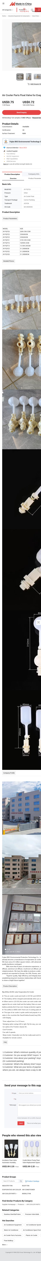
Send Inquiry (22, 112)
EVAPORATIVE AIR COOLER (11, 1190)
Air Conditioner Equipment (13, 1225)
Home (4, 16)
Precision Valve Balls (32, 1214)
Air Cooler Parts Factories (12, 1235)
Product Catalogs (33, 1181)
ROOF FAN (25, 1186)
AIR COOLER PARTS (9, 1193)
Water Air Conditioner (11, 1230)
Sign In (5, 164)
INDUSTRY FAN (7, 1186)
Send (21, 1123)
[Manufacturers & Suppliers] (20, 4)
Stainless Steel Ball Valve (12, 1214)
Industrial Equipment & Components (19, 16)
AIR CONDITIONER (28, 1190)
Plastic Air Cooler (31, 1235)
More (4, 1245)
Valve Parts (35, 16)
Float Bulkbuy (8, 1241)
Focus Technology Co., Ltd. (28, 1252)
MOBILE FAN (26, 1193)
